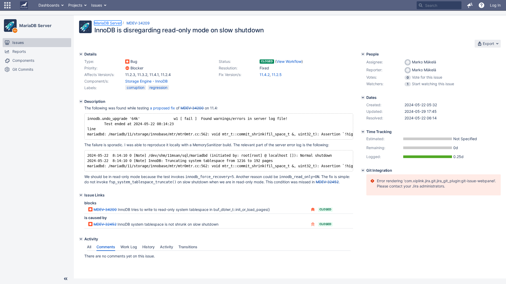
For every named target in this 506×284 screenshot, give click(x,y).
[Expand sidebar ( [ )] (65, 279)
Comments (105, 247)
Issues (96, 5)
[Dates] (363, 97)
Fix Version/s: (230, 74)
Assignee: (374, 62)
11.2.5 (277, 74)
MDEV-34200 (192, 108)
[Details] (81, 54)
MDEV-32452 (327, 182)
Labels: (90, 87)
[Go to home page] (24, 5)
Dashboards (48, 5)
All (89, 247)
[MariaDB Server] (10, 25)
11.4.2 (265, 74)
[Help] (481, 5)
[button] (7, 5)
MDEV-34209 (138, 23)
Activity (166, 247)
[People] (363, 54)
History (148, 247)
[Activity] (81, 239)
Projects (75, 5)
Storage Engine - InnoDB (146, 81)
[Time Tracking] (363, 132)
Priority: (91, 68)
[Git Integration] (363, 170)
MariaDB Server (35, 25)
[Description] (81, 101)
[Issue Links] (81, 195)
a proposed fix (162, 108)
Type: (89, 61)
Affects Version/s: (99, 74)
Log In (495, 5)
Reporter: (374, 70)
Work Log (128, 247)
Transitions (187, 247)
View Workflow (288, 61)
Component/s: (96, 81)
